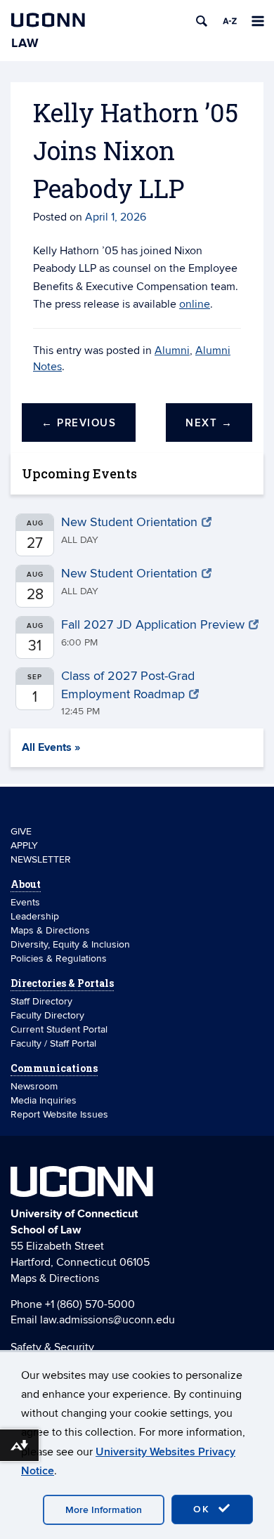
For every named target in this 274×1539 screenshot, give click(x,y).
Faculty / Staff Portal (53, 1043)
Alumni (172, 350)
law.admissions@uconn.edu (107, 1320)
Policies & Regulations (59, 958)
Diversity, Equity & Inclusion (70, 944)
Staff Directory (41, 1001)
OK (203, 1509)
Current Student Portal (59, 1029)
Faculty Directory (47, 1015)
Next (209, 423)
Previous (78, 423)
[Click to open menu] (258, 21)
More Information (103, 1510)
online (194, 304)
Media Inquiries (44, 1100)
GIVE (21, 831)
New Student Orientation (129, 522)
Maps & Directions (50, 930)
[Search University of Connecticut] (201, 21)
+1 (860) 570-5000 (90, 1304)
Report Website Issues (59, 1114)
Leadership (35, 916)
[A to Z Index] (229, 21)
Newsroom (35, 1086)
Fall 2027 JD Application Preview (152, 624)
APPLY (24, 845)
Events (25, 902)
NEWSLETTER (41, 859)
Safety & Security (52, 1347)
